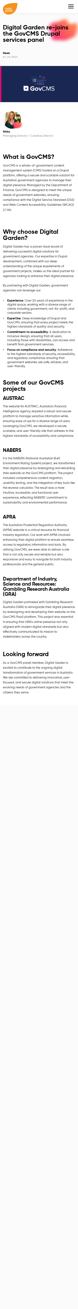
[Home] (10, 6)
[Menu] (71, 6)
